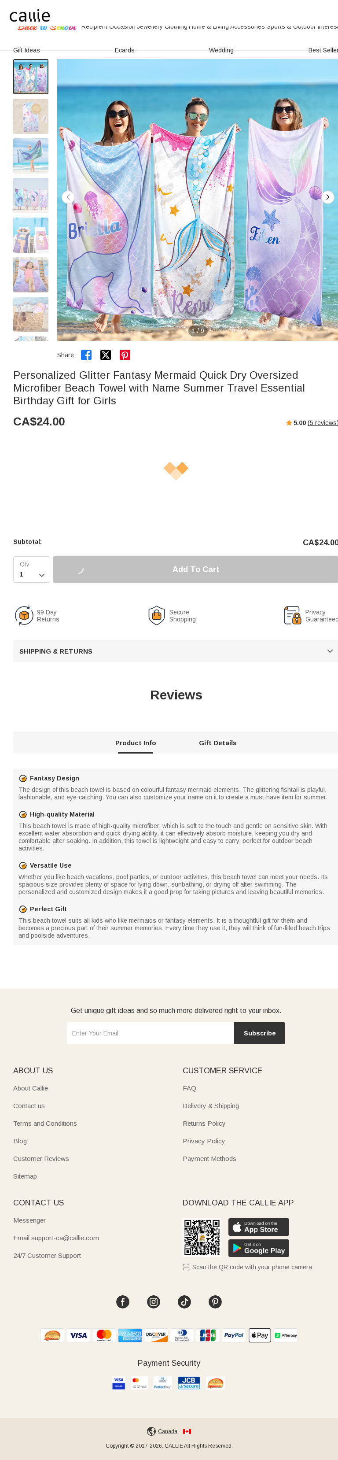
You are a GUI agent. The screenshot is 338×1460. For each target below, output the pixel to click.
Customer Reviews (41, 1158)
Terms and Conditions (45, 1123)
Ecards (125, 50)
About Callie (30, 1088)
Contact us (29, 1105)
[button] (327, 197)
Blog (20, 1141)
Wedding (221, 50)
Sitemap (25, 1176)
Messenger (29, 1220)
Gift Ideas (26, 50)
